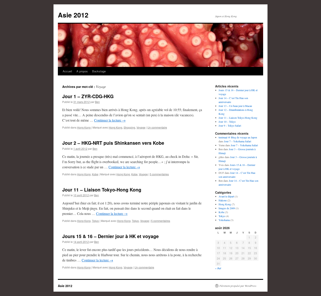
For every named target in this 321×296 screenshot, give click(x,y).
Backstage (99, 71)
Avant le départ (226, 196)
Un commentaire (157, 127)
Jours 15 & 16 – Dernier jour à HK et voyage (110, 236)
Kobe (95, 174)
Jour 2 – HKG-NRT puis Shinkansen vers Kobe (113, 142)
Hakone (223, 200)
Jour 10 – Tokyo (227, 121)
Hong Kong (84, 127)
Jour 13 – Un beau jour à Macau (235, 106)
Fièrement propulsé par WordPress (237, 285)
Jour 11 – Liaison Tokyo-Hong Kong (101, 189)
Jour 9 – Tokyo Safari (230, 125)
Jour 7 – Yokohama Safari (237, 141)
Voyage (140, 127)
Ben (97, 102)
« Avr (218, 268)
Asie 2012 (73, 14)
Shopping (129, 127)
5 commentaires (159, 174)
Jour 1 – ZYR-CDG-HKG (88, 96)
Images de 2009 (227, 208)
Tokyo (95, 221)
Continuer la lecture (110, 120)
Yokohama (224, 220)
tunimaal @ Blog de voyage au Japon (238, 137)
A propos (82, 71)
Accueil (67, 71)
